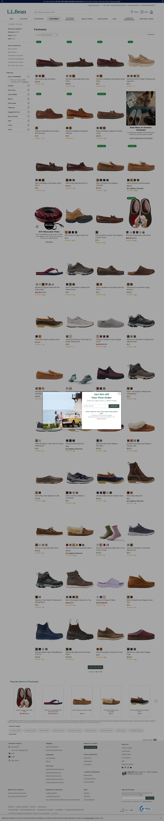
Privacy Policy (101, 418)
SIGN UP (114, 406)
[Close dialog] (119, 393)
